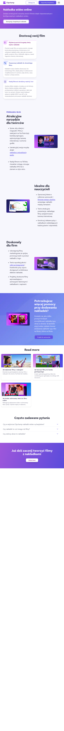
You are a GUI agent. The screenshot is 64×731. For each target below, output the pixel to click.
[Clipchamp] (9, 2)
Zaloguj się (31, 2)
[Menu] (58, 2)
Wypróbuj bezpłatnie (47, 2)
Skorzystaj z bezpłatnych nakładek (16, 21)
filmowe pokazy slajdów (46, 199)
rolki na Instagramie (17, 265)
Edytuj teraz (32, 460)
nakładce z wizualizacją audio (18, 153)
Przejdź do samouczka (43, 337)
